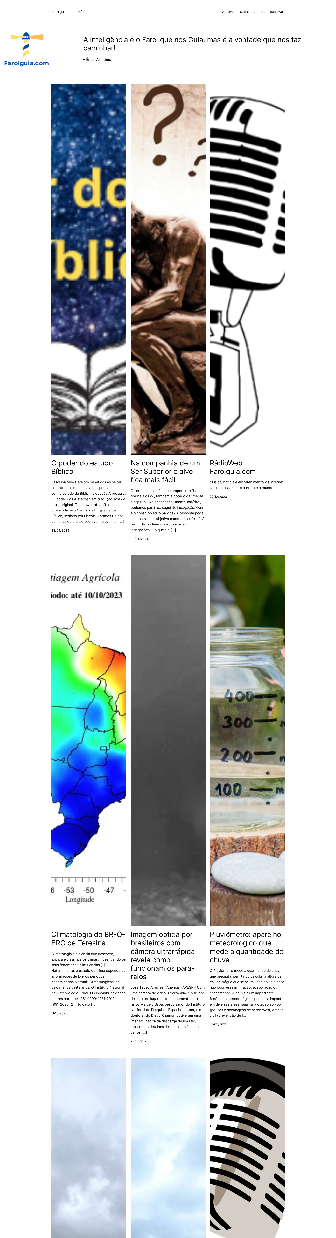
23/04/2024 (60, 530)
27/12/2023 (218, 497)
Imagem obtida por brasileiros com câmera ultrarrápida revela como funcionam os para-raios (163, 955)
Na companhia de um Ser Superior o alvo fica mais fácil (165, 471)
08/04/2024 (140, 539)
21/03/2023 (218, 1024)
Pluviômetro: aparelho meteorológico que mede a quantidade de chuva (247, 947)
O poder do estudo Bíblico (82, 467)
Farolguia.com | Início (69, 12)
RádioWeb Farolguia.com (233, 467)
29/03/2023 (140, 1041)
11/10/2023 (59, 1013)
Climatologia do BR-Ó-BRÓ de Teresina (88, 938)
